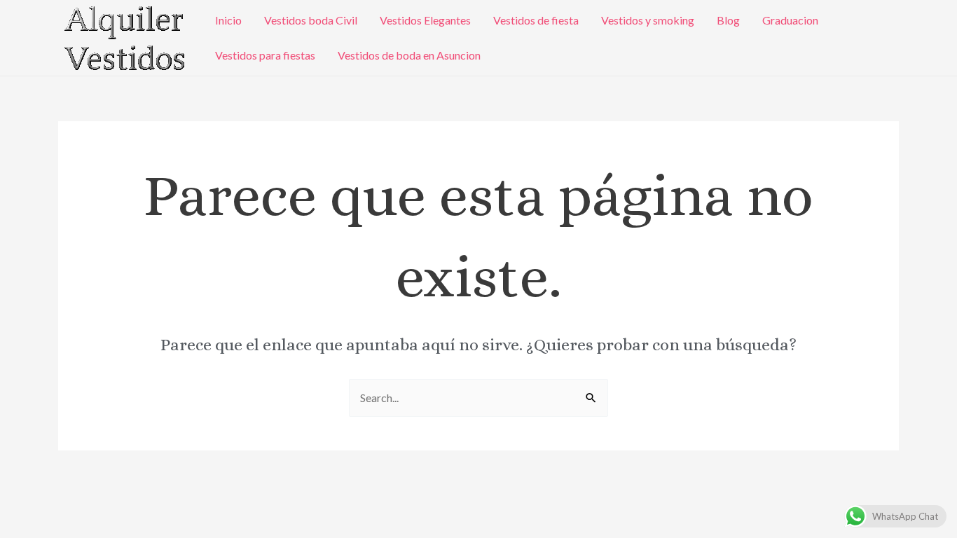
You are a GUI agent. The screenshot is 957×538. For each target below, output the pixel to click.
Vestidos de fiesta (536, 20)
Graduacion (790, 20)
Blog (728, 20)
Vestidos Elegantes (425, 20)
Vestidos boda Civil (310, 20)
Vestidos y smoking (647, 20)
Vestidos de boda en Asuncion (409, 55)
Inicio (228, 20)
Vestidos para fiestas (265, 55)
